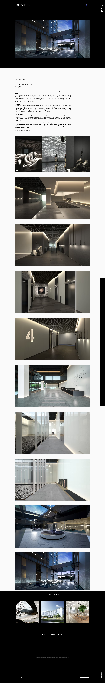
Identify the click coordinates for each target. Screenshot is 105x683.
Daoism (56, 117)
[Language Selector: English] (87, 5)
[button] (101, 7)
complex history (37, 108)
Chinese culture (37, 105)
